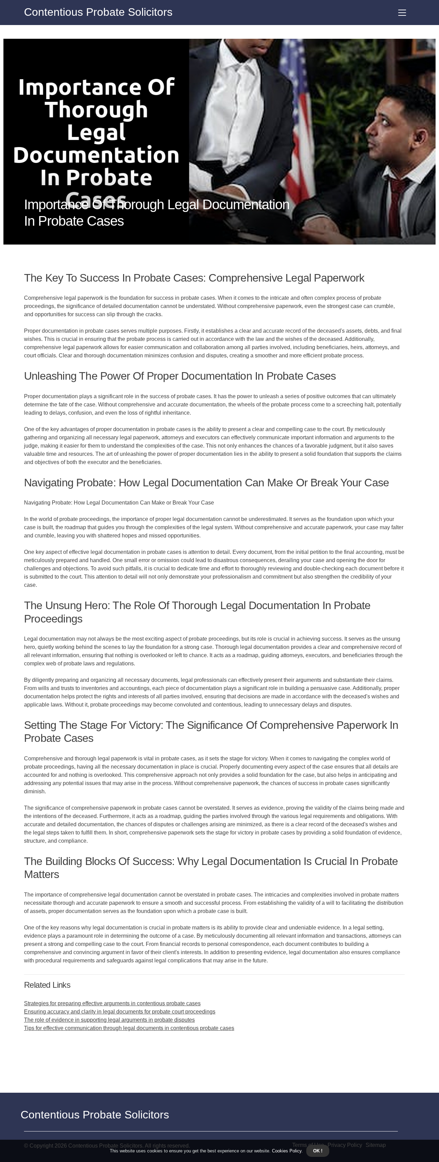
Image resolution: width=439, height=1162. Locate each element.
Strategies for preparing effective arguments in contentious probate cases (112, 1003)
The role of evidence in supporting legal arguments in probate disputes (109, 1020)
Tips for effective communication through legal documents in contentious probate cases (129, 1028)
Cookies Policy (286, 1150)
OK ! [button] (317, 1150)
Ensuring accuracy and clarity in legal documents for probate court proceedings (119, 1012)
